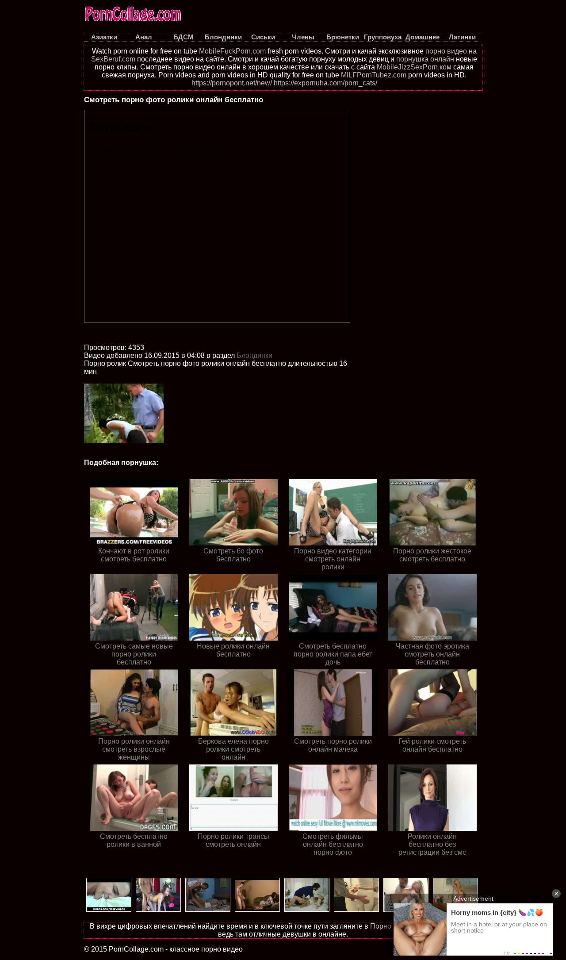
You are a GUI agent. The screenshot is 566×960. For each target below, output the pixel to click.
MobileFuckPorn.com (232, 51)
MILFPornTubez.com (373, 75)
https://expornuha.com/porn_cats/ (325, 83)
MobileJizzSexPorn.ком (414, 67)
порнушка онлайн (425, 59)
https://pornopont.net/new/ (231, 83)
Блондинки (254, 355)
